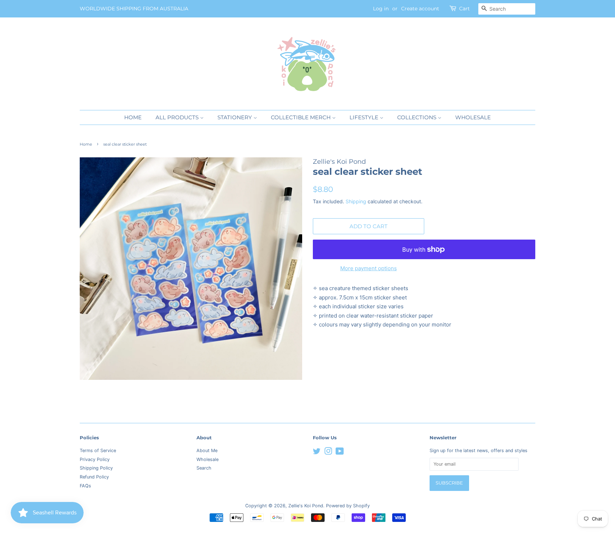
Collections (417, 117)
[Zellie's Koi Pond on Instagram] (328, 452)
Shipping (356, 201)
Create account (420, 8)
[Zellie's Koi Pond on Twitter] (317, 452)
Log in (381, 8)
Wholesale (473, 117)
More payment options (368, 268)
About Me (206, 450)
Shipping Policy (96, 468)
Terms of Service (98, 450)
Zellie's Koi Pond (305, 505)
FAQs (85, 485)
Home (133, 117)
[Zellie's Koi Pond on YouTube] (340, 452)
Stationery (235, 117)
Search (203, 468)
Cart (464, 8)
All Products (178, 117)
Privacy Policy (95, 459)
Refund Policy (94, 477)
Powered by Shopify (348, 505)
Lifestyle (364, 117)
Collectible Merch (301, 117)
